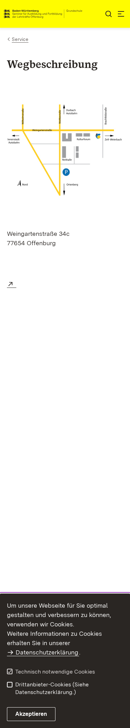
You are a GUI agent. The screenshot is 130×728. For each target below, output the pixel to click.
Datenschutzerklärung (47, 652)
